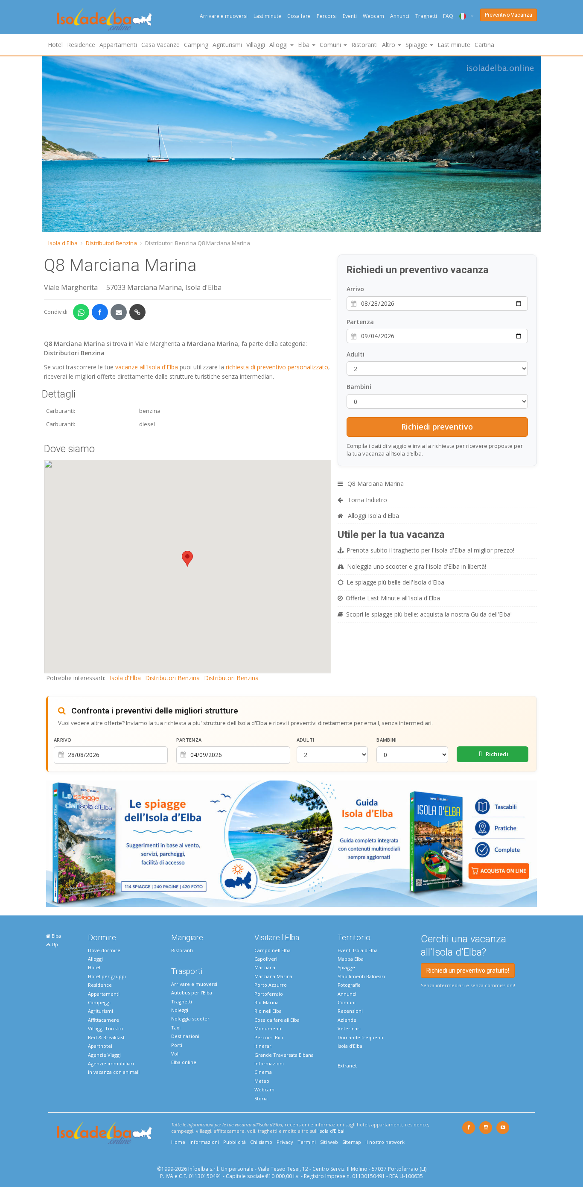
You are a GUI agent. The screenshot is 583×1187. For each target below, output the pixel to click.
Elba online (183, 1062)
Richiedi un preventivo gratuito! (467, 970)
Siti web (329, 1142)
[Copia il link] (137, 312)
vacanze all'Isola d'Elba (146, 367)
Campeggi (99, 1002)
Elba (55, 936)
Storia (261, 1098)
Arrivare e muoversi (224, 16)
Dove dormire (104, 950)
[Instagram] (485, 1127)
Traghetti (426, 16)
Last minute (267, 16)
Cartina (484, 45)
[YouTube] (502, 1127)
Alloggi (95, 959)
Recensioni (350, 1011)
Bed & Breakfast (106, 1037)
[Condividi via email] (119, 312)
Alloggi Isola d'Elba (372, 516)
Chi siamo (261, 1142)
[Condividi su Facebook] (100, 312)
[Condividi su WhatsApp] (81, 312)
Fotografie (349, 985)
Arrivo (355, 289)
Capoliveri (265, 959)
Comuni (347, 1002)
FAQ (448, 16)
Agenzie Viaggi (104, 1055)
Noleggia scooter (190, 1018)
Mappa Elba (351, 959)
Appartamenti (118, 45)
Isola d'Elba (63, 243)
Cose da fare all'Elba (277, 1020)
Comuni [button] (331, 45)
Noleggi (179, 1010)
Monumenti (267, 1028)
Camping (196, 45)
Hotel (55, 45)
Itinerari (263, 1046)
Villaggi (255, 45)
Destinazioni (185, 1036)
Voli (175, 1053)
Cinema (263, 1072)
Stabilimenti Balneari (361, 976)
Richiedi (496, 754)
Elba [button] (304, 45)
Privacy (285, 1142)
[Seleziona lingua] (463, 16)
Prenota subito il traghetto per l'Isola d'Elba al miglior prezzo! (430, 550)
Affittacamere (103, 1020)
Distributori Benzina (111, 243)
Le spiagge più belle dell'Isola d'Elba (395, 582)
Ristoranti (364, 45)
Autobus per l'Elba (191, 992)
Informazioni (269, 1063)
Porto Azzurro (270, 985)
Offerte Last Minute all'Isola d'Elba (393, 598)
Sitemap (351, 1142)
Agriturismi (227, 45)
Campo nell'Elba (272, 950)
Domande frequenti (360, 1037)
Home (178, 1142)
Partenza (360, 322)
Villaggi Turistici (105, 1028)
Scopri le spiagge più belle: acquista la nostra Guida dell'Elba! (429, 614)
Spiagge (346, 967)
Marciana (264, 967)
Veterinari (349, 1028)
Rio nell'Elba (268, 1011)
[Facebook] (468, 1127)
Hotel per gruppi (107, 976)
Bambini (359, 387)
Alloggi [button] (279, 45)
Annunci (399, 16)
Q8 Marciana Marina (375, 483)
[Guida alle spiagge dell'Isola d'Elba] (291, 843)
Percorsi (327, 16)
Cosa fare (299, 16)
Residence (81, 45)
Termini (306, 1142)
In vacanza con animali (114, 1072)
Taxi (176, 1027)
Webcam (373, 16)
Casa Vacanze (160, 45)
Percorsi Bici (268, 1037)
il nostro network (385, 1142)
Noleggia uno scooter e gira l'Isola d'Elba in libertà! (416, 566)
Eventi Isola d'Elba (358, 950)
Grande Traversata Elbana (284, 1055)
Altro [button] (389, 45)
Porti (176, 1045)
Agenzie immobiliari (111, 1063)
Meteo (261, 1081)
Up (54, 944)
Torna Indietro (366, 500)
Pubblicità (234, 1142)
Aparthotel (100, 1046)
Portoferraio (268, 994)
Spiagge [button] (417, 45)
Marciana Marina (273, 976)
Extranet (347, 1065)
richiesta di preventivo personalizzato (277, 367)
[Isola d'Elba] (104, 19)
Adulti (355, 354)
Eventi (350, 16)
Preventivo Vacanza (508, 15)
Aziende (347, 1020)
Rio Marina (266, 1002)
